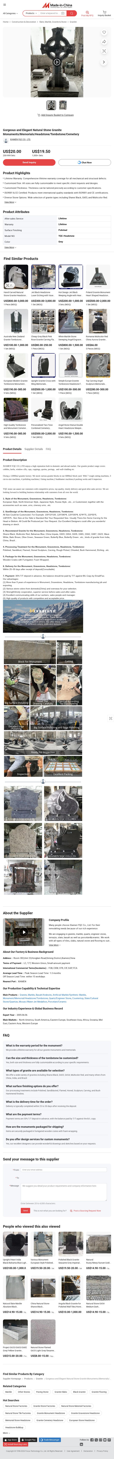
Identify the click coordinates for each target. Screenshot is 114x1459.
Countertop (77, 998)
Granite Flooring (99, 1391)
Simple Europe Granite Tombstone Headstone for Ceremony (70, 382)
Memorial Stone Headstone (17, 1420)
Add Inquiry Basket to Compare (57, 115)
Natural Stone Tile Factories (18, 1413)
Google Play (29, 1439)
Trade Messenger (50, 1439)
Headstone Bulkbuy (14, 1427)
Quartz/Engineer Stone (60, 998)
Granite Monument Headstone (51, 1413)
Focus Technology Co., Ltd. (36, 1451)
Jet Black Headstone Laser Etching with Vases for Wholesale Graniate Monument (42, 294)
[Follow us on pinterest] (109, 1439)
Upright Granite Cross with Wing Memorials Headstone (43, 382)
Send (25, 1210)
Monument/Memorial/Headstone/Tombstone (25, 998)
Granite (73, 21)
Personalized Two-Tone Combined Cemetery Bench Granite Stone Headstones (42, 427)
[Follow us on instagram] (100, 1439)
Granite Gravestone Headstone (85, 1413)
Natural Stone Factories (16, 1406)
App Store (10, 1439)
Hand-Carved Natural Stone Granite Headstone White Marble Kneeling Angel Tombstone (15, 294)
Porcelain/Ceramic (57, 1001)
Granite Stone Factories (44, 1406)
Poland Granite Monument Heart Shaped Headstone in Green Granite (98, 294)
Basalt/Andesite (44, 994)
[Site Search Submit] (71, 13)
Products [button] (30, 13)
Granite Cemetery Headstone (50, 1420)
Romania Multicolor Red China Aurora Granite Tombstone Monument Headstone (97, 338)
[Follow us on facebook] (92, 1439)
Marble (31, 994)
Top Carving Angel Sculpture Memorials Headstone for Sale (95, 382)
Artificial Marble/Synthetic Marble (69, 994)
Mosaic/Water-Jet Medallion (33, 1001)
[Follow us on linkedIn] (81, 1444)
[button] (4, 4)
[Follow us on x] (96, 1439)
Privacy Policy (102, 1451)
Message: (15, 1185)
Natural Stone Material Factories (76, 1406)
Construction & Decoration (24, 21)
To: (18, 1177)
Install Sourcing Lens (17, 1444)
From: (16, 1169)
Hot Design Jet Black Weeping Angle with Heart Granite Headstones (70, 294)
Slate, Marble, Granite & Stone (52, 21)
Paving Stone (42, 1391)
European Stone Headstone (82, 1420)
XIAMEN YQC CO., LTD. (20, 139)
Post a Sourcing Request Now (85, 1210)
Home (5, 21)
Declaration (88, 1451)
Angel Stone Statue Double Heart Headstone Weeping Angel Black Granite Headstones (70, 427)
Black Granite (79, 1391)
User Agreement (73, 1451)
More (5, 1432)
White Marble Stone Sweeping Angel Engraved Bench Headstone (70, 338)
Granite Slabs (61, 1391)
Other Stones (24, 1391)
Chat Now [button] (86, 162)
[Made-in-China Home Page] (57, 5)
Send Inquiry (29, 162)
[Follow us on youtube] (104, 1439)
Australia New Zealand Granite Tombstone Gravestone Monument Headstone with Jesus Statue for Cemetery (14, 338)
